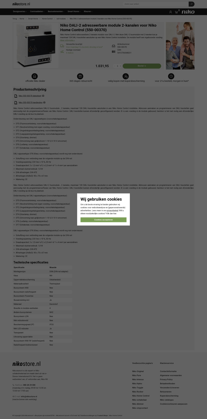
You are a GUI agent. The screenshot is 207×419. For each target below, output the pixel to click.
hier (114, 213)
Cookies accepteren (103, 220)
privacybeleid (112, 210)
